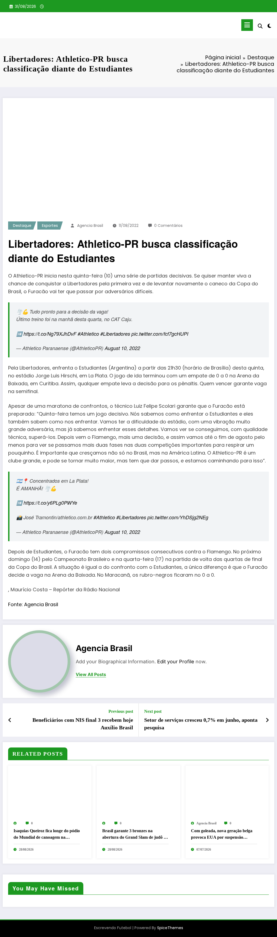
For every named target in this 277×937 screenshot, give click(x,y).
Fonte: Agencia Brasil (33, 604)
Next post (152, 711)
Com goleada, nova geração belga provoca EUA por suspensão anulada (221, 834)
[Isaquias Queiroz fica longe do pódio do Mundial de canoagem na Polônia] (49, 793)
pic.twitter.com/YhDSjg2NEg (177, 517)
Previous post (120, 711)
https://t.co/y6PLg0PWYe (50, 502)
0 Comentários (168, 225)
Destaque (22, 225)
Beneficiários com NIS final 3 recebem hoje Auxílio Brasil (82, 723)
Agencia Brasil (90, 225)
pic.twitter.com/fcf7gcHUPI (159, 333)
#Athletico (88, 333)
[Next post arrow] (267, 720)
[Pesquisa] (260, 26)
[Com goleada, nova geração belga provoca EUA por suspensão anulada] (227, 793)
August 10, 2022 (122, 348)
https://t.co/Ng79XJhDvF (50, 333)
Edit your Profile (175, 661)
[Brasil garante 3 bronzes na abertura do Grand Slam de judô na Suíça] (138, 793)
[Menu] (247, 25)
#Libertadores (115, 333)
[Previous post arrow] (10, 720)
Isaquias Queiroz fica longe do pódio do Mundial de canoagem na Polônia (47, 834)
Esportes (50, 225)
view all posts (91, 674)
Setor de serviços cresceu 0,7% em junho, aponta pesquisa (201, 723)
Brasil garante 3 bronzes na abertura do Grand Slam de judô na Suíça (135, 834)
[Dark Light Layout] (269, 25)
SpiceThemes (170, 928)
